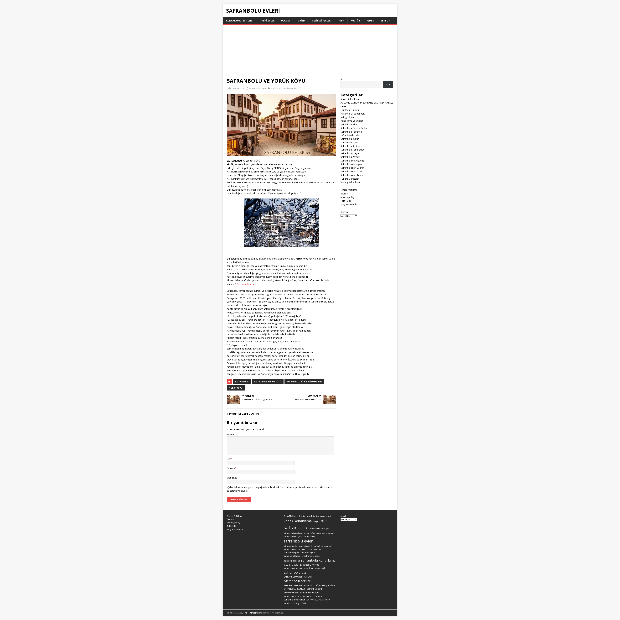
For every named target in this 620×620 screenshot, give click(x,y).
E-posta (231, 468)
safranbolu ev (309, 536)
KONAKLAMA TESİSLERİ (239, 20)
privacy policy (347, 197)
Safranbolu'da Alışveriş (352, 160)
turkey (296, 603)
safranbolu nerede (309, 564)
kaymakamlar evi (323, 516)
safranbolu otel (295, 572)
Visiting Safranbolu (350, 182)
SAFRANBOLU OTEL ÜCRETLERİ (298, 585)
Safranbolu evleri (246, 284)
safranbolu (241, 381)
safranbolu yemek (291, 596)
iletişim (302, 516)
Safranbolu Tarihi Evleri (352, 149)
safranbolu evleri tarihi (324, 546)
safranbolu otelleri (297, 581)
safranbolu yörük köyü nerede (304, 381)
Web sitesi (232, 477)
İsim (229, 458)
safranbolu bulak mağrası (319, 528)
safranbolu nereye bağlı (314, 568)
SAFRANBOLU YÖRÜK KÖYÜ (267, 381)
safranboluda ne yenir (293, 536)
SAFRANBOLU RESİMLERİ (294, 589)
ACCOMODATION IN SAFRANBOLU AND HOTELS (367, 102)
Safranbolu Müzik (350, 142)
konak (288, 521)
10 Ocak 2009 (237, 88)
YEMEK (303, 603)
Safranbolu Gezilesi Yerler (284, 88)
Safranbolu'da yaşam (351, 164)
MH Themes (250, 612)
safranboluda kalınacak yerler (323, 533)
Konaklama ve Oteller (352, 120)
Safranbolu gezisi (308, 552)
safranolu (288, 603)
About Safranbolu (350, 99)
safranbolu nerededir (293, 568)
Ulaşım (285, 20)
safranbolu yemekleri (294, 599)
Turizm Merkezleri (350, 178)
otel (324, 520)
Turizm (300, 20)
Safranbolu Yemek (350, 156)
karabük (311, 516)
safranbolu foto (314, 549)
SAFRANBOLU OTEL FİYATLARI (298, 576)
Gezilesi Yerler (321, 20)
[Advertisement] (310, 53)
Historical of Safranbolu (353, 113)
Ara (342, 79)
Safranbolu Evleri (257, 88)
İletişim (344, 193)
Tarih (340, 20)
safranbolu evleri (299, 541)
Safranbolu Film (349, 124)
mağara (316, 521)
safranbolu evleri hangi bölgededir (298, 546)
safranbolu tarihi (315, 588)
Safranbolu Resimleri (351, 146)
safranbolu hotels (350, 135)
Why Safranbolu (349, 204)
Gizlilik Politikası (349, 189)
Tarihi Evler (266, 20)
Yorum (230, 434)
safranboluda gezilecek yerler (296, 533)
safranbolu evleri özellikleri (295, 549)
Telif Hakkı (346, 200)
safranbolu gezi (291, 552)
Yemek (370, 20)
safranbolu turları (291, 593)
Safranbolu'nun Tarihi (352, 175)
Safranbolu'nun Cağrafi (352, 167)
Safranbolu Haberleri (351, 131)
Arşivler (344, 212)
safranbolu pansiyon (325, 585)
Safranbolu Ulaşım (350, 153)
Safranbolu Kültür (350, 138)
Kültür (355, 20)
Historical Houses (350, 109)
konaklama (303, 521)
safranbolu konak (292, 560)
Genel (384, 20)
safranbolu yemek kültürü (311, 596)
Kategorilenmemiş (350, 117)
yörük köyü (235, 387)
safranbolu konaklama (318, 560)
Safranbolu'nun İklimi (351, 171)
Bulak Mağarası (291, 516)
